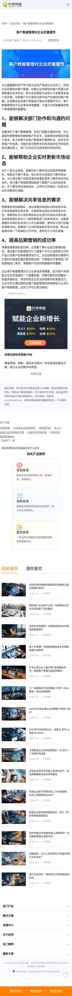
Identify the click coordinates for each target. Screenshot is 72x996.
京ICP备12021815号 (51, 971)
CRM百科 (55, 432)
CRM (4, 23)
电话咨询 (36, 991)
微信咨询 (16, 991)
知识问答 (15, 23)
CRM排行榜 (45, 428)
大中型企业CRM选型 (24, 428)
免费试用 (56, 991)
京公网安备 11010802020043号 (29, 971)
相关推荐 (10, 568)
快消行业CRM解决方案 (12, 432)
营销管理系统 (7, 436)
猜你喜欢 (34, 568)
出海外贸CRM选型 (37, 432)
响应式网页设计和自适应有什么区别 (20, 448)
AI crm (57, 428)
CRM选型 (5, 428)
